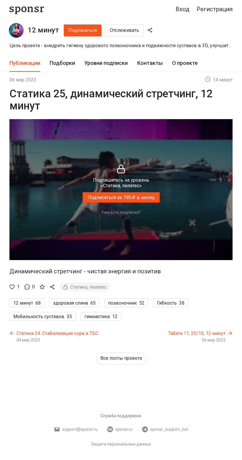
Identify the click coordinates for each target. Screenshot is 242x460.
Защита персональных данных (121, 444)
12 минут (43, 30)
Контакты (150, 63)
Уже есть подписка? (121, 212)
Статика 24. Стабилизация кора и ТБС (57, 333)
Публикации (24, 63)
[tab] (24, 63)
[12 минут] (16, 30)
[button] (121, 45)
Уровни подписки (106, 63)
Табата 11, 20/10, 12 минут (196, 333)
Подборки (62, 63)
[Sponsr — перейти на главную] (26, 9)
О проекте (185, 63)
